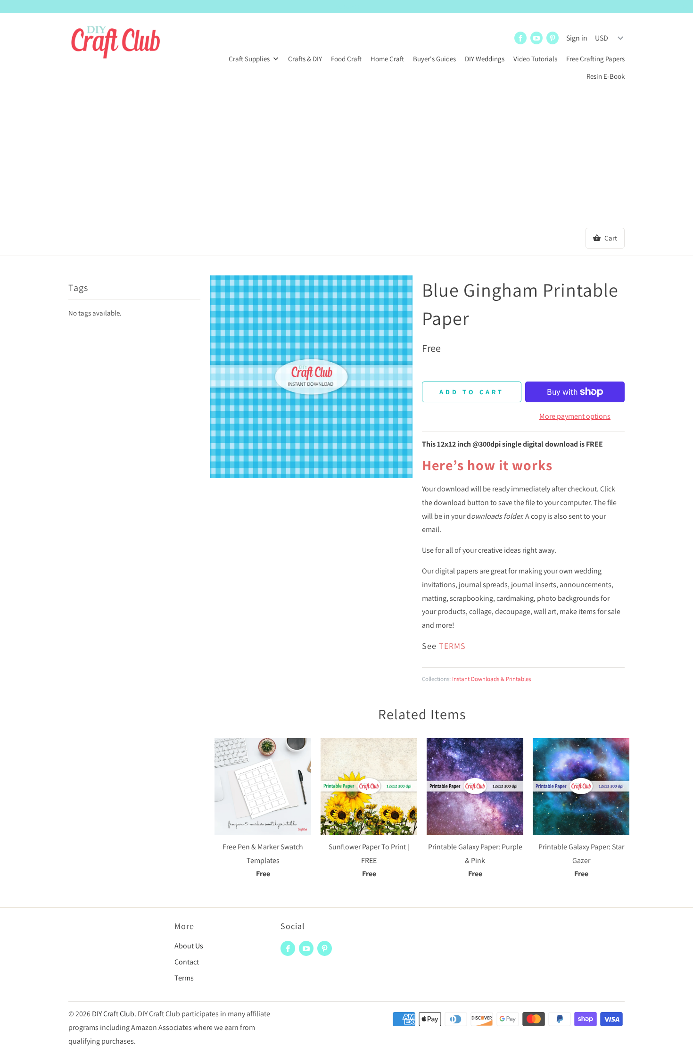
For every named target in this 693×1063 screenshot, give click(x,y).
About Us (188, 946)
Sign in (576, 38)
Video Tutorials (535, 58)
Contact (186, 962)
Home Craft (387, 58)
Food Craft (346, 58)
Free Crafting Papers (595, 58)
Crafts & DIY (305, 58)
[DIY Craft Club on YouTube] (536, 38)
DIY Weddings (484, 58)
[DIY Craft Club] (115, 43)
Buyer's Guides (434, 58)
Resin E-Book (605, 76)
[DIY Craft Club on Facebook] (520, 38)
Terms (184, 978)
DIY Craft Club (113, 1014)
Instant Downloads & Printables (491, 679)
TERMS (452, 645)
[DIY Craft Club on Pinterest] (552, 38)
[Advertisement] (346, 157)
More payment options (574, 416)
